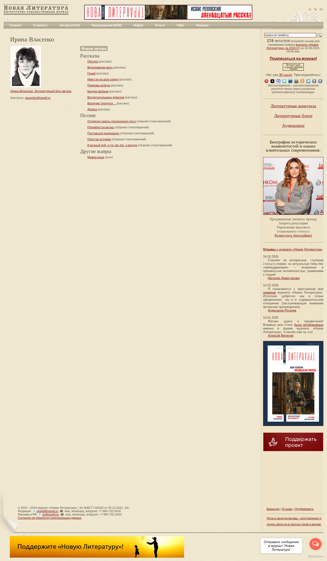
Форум (138, 25)
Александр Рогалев (282, 310)
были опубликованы (309, 325)
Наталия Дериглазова (283, 278)
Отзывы (287, 509)
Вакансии (273, 509)
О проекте (40, 25)
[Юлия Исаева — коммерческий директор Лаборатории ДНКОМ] (293, 216)
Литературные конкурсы (293, 105)
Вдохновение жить (100, 67)
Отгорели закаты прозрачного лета (111, 121)
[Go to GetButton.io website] (315, 556)
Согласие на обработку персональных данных (49, 518)
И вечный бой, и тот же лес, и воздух (112, 145)
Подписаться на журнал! (293, 59)
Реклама (202, 25)
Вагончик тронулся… (101, 103)
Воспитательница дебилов (105, 97)
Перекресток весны (100, 127)
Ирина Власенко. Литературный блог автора (41, 91)
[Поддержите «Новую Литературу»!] (97, 556)
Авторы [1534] (69, 25)
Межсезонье (95, 157)
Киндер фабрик (97, 91)
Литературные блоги (293, 115)
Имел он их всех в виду (102, 79)
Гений (91, 73)
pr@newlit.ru (50, 514)
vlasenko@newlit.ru (38, 98)
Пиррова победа (98, 85)
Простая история (99, 139)
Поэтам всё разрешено (103, 133)
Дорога (92, 109)
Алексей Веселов (280, 335)
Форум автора (93, 48)
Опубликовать (304, 509)
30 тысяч (285, 75)
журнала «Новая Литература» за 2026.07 (292, 46)
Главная (15, 25)
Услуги (160, 25)
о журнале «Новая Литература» (292, 249)
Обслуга (92, 61)
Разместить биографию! (293, 235)
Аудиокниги (293, 125)
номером (269, 292)
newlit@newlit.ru (47, 511)
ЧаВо (180, 25)
